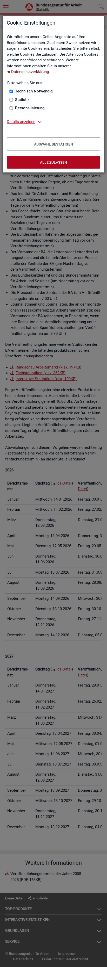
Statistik (22, 99)
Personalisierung (30, 108)
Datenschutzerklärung (30, 71)
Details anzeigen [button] (21, 121)
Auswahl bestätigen (53, 144)
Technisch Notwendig (34, 91)
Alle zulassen (53, 162)
